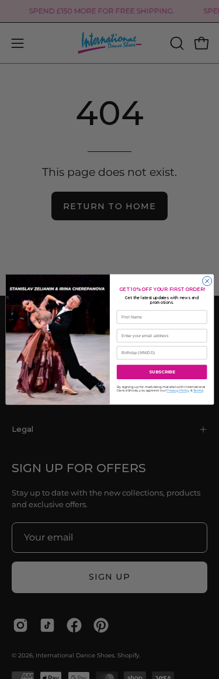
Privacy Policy (177, 391)
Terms (198, 391)
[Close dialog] (206, 281)
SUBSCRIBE (162, 372)
